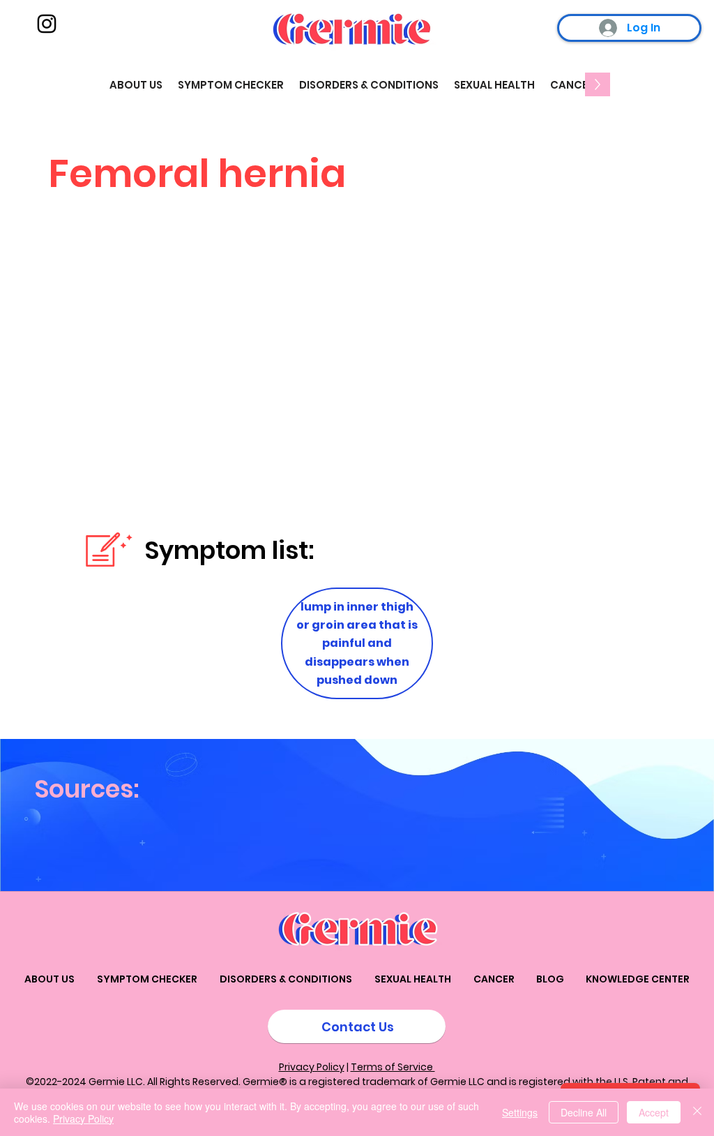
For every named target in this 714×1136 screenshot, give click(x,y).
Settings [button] (520, 1112)
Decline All (584, 1112)
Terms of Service (393, 1067)
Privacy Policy (311, 1067)
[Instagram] (46, 23)
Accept (654, 1112)
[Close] (697, 1112)
